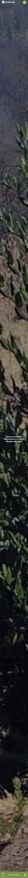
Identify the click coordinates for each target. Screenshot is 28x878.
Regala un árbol (14, 875)
